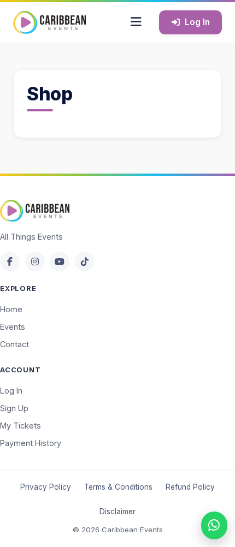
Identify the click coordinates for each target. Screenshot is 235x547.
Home (11, 309)
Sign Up (14, 408)
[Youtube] (59, 261)
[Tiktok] (85, 261)
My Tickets (20, 425)
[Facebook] (10, 261)
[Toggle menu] (136, 22)
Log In (197, 22)
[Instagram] (35, 261)
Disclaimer (117, 511)
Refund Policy (190, 487)
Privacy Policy (45, 487)
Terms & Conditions (118, 487)
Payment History (30, 443)
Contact (14, 344)
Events (12, 326)
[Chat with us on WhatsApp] (214, 525)
